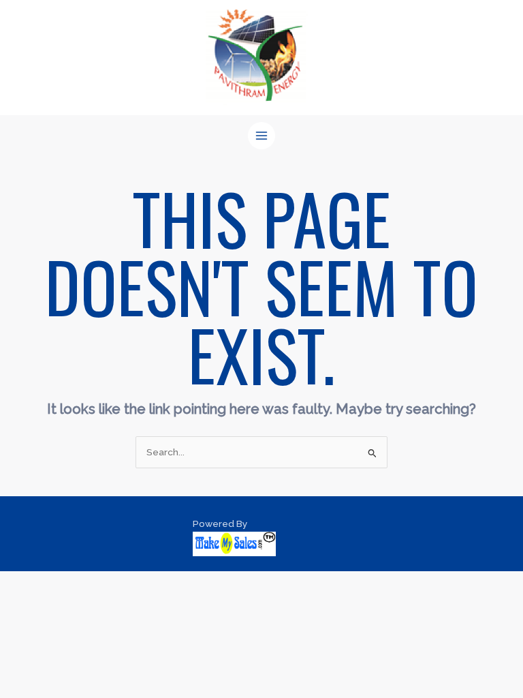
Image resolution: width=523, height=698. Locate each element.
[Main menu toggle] (262, 136)
